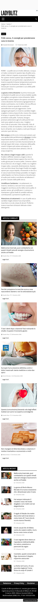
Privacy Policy (19, 583)
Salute (3, 34)
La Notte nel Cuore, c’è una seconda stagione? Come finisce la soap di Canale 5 (24, 568)
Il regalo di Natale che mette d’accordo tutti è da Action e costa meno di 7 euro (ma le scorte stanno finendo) (24, 516)
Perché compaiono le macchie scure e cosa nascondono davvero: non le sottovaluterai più (18, 290)
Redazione (7, 583)
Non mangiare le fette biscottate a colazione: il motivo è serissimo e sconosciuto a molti (18, 450)
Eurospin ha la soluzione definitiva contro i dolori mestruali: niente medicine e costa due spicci (17, 370)
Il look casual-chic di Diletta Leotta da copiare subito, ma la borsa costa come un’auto (25, 530)
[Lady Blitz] (9, 13)
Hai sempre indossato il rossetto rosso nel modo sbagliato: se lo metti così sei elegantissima (24, 502)
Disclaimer (31, 583)
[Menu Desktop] (3, 19)
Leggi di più (5, 259)
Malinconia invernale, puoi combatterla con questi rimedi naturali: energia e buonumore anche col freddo (17, 250)
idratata (27, 137)
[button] (36, 19)
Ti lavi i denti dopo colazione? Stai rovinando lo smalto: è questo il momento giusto (18, 330)
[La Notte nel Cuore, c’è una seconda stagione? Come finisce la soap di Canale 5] (6, 568)
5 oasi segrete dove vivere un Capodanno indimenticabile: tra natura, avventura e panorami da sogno (24, 543)
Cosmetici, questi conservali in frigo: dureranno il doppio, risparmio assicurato (25, 556)
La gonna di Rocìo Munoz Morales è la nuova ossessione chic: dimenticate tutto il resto (25, 489)
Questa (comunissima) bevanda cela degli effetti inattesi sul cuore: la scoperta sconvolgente (18, 410)
